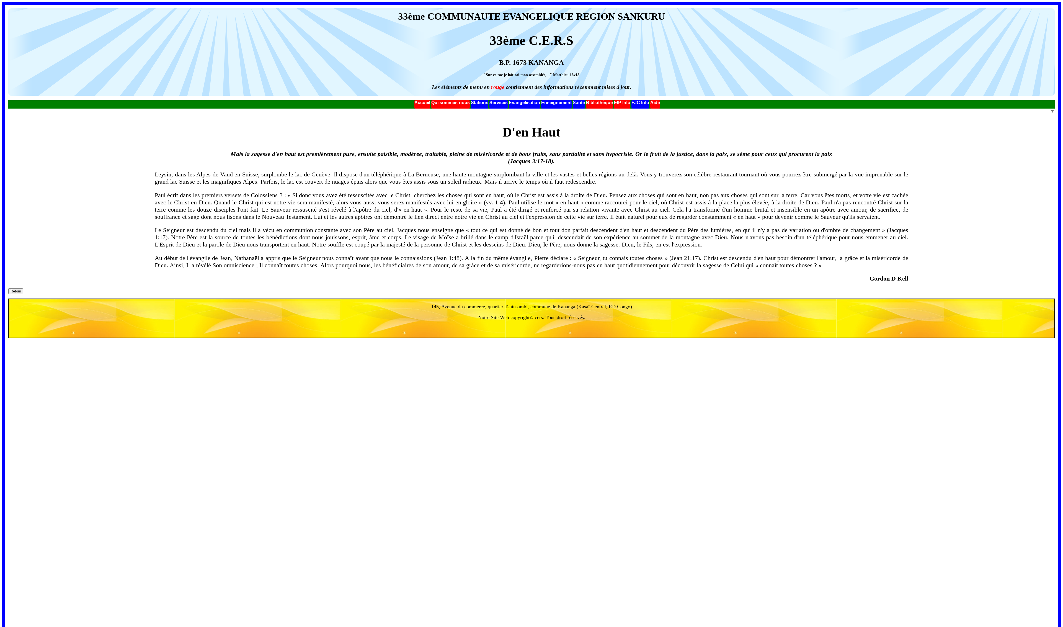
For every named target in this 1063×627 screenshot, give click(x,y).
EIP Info (622, 102)
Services (498, 102)
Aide (655, 102)
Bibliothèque (599, 102)
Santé (579, 102)
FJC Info (640, 102)
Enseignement (556, 102)
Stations (479, 102)
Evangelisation (524, 102)
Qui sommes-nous (450, 102)
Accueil (422, 102)
